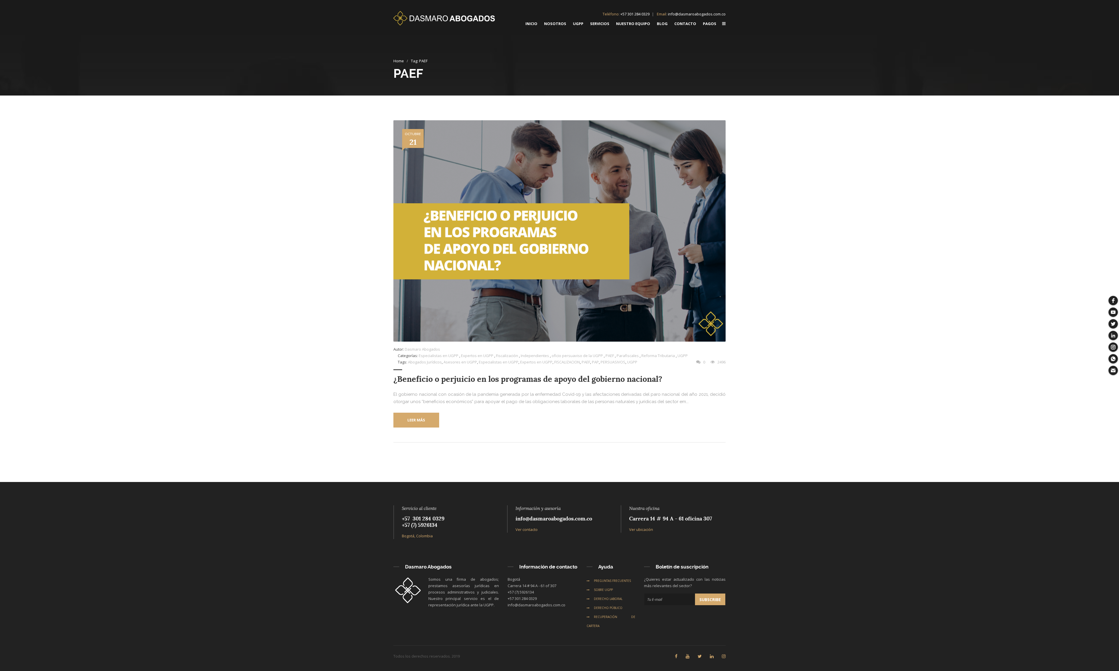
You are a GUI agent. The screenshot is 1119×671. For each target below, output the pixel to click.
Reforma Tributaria (658, 355)
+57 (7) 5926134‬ (419, 525)
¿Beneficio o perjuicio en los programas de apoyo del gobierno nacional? (527, 379)
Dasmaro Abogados (422, 349)
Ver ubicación (641, 529)
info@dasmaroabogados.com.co (697, 14)
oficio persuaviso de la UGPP (577, 355)
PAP (595, 362)
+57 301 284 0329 (635, 14)
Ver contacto (526, 529)
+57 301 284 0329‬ (423, 518)
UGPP (683, 355)
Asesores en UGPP (460, 362)
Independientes (535, 355)
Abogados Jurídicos (425, 362)
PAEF (610, 355)
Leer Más (416, 420)
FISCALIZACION (567, 362)
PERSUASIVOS (613, 362)
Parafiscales (628, 355)
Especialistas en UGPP (438, 355)
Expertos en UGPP (477, 355)
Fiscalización (507, 355)
